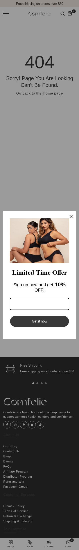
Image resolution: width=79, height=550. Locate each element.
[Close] (71, 216)
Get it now (39, 321)
